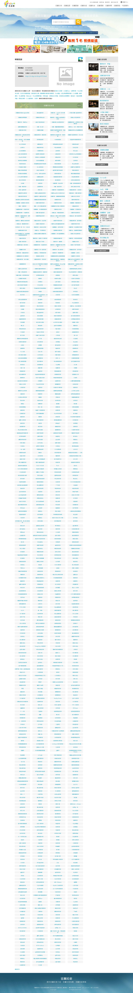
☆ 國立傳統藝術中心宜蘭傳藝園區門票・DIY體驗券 (52, 33)
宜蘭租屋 (67, 5)
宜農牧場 (73, 91)
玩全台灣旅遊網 (94, 2)
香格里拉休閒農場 (64, 96)
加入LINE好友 (95, 987)
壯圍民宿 (53, 27)
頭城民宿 (43, 27)
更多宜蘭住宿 (102, 137)
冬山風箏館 (22, 96)
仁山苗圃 (75, 93)
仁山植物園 (29, 98)
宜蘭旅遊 (83, 5)
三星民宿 (75, 27)
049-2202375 (85, 987)
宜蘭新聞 (108, 5)
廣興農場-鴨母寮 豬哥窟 (47, 93)
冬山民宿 (91, 27)
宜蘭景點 (117, 5)
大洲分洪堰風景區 (25, 93)
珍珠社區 (45, 96)
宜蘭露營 (75, 5)
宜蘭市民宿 (64, 27)
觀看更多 (17, 969)
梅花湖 (72, 96)
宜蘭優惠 (100, 5)
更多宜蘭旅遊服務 (102, 251)
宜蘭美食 (92, 5)
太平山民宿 (39, 28)
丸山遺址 (57, 93)
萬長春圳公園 (35, 93)
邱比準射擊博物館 (66, 93)
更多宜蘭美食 (102, 164)
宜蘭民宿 (9, 4)
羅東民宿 (70, 27)
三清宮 (36, 98)
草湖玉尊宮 (22, 98)
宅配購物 (125, 5)
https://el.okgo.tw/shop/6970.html (36, 76)
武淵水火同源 (58, 91)
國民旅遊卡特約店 (53, 28)
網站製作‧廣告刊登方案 (111, 2)
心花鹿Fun (66, 91)
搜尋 (78, 22)
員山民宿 (58, 27)
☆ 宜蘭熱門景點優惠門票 (78, 33)
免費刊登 (101, 2)
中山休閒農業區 (37, 96)
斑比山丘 (28, 96)
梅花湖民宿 (46, 28)
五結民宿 (86, 27)
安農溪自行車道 (53, 96)
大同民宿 (80, 27)
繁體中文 (123, 2)
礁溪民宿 (48, 27)
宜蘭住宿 (58, 5)
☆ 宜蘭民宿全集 (92, 33)
